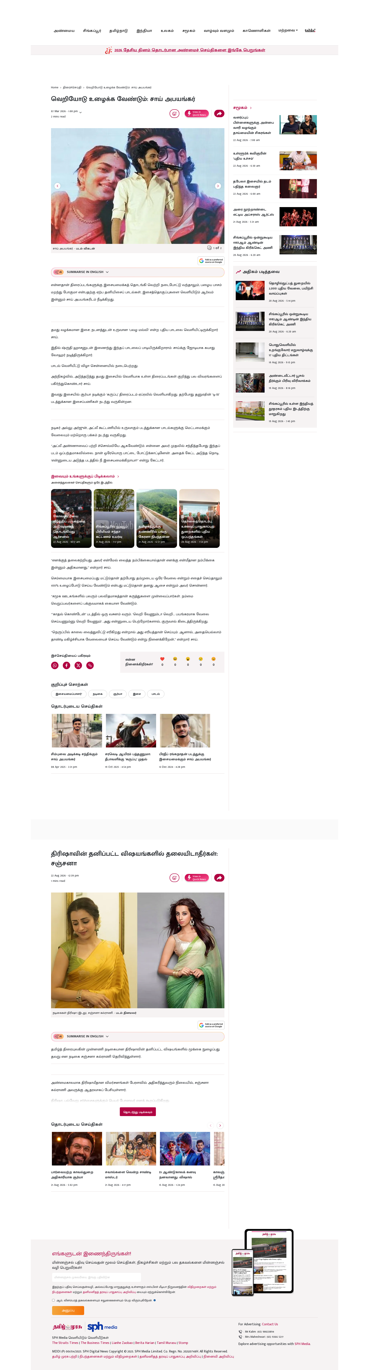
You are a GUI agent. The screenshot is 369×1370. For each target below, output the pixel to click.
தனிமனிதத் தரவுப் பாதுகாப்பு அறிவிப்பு (109, 1292)
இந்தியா (144, 31)
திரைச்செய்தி (72, 87)
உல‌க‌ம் (167, 31)
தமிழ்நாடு (119, 31)
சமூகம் (188, 31)
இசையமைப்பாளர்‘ (69, 693)
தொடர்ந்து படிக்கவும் (137, 1112)
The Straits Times (65, 1343)
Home (54, 87)
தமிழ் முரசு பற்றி (64, 1357)
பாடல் (156, 693)
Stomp (183, 1343)
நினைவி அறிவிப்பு (219, 1357)
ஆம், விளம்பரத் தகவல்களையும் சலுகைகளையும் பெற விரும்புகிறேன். (106, 1300)
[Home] (102, 1327)
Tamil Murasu (166, 1343)
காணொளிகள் (257, 31)
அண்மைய (64, 31)
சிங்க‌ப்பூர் (92, 31)
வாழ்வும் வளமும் (219, 31)
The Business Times (95, 1343)
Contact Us (270, 1324)
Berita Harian (144, 1343)
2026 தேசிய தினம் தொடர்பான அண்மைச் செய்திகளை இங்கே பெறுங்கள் (189, 50)
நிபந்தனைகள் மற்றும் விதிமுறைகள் (108, 1357)
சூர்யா (117, 693)
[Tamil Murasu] (67, 1327)
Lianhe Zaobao (122, 1343)
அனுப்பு (68, 1310)
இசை (137, 693)
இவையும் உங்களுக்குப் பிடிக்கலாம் (83, 476)
